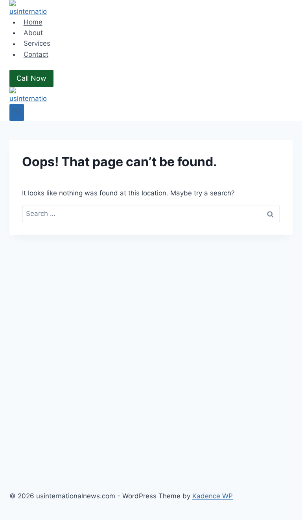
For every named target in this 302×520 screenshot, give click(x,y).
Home (33, 22)
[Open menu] (16, 112)
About (33, 33)
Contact (36, 54)
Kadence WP (212, 496)
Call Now (31, 78)
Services (37, 44)
